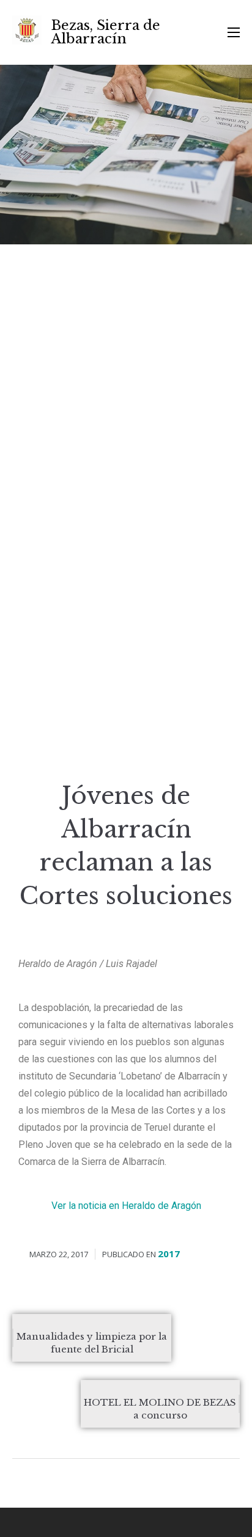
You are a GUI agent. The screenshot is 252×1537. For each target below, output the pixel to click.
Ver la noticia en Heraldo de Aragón (126, 1205)
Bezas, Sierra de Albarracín (105, 32)
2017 (169, 1253)
